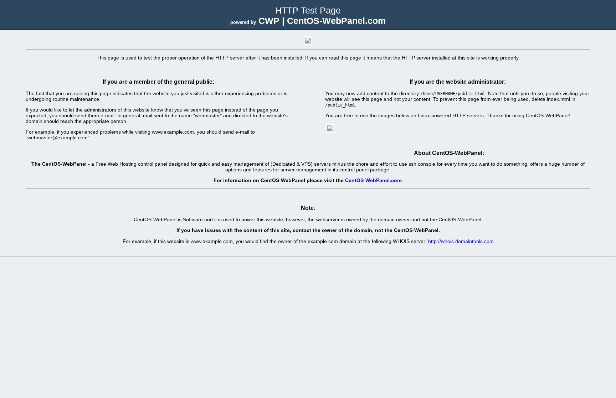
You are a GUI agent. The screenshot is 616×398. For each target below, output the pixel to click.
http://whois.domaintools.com (461, 241)
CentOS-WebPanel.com (373, 180)
